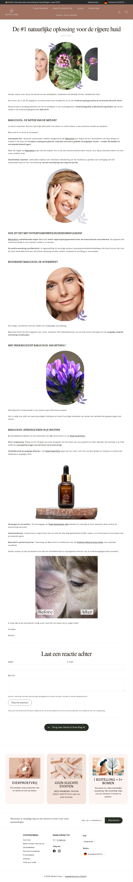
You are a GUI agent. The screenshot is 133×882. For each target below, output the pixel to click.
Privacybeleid (28, 855)
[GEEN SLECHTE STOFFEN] (66, 768)
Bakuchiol (69, 138)
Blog (80, 8)
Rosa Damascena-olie (58, 524)
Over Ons (94, 8)
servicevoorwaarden (70, 711)
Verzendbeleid (29, 847)
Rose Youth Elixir (53, 451)
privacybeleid (52, 711)
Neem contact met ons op (33, 844)
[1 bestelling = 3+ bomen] (108, 766)
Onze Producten (62, 8)
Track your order (66, 15)
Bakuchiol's (13, 239)
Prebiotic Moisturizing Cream (90, 542)
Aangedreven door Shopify (75, 876)
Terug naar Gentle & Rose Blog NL (68, 727)
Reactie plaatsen (19, 702)
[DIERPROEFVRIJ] (24, 768)
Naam (10, 662)
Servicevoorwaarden (31, 851)
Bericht (11, 675)
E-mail (70, 662)
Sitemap (26, 859)
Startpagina (40, 8)
